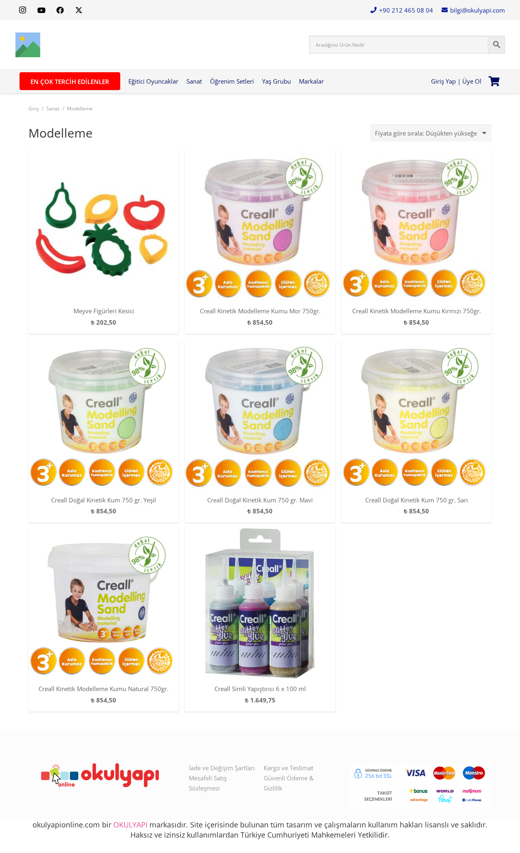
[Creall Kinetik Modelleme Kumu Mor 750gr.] (260, 226)
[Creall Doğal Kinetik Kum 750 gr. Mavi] (260, 415)
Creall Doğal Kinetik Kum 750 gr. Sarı (416, 500)
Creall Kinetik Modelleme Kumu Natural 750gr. (104, 689)
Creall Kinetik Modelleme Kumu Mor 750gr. (260, 311)
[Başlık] (27, 44)
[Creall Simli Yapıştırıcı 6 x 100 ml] (260, 603)
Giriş (33, 108)
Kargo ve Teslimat (288, 768)
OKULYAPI (130, 824)
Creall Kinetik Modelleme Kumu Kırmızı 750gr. (416, 311)
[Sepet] (494, 81)
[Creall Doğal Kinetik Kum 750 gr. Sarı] (416, 415)
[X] (79, 10)
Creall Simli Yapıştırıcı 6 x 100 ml (260, 689)
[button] (327, 81)
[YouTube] (41, 10)
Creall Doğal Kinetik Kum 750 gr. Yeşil (103, 500)
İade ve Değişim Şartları (222, 768)
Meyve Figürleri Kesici (104, 311)
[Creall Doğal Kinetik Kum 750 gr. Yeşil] (103, 415)
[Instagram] (22, 10)
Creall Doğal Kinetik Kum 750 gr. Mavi (260, 500)
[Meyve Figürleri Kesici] (103, 226)
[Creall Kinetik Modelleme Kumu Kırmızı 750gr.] (416, 226)
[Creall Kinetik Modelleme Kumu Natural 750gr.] (103, 603)
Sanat (52, 108)
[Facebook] (60, 10)
